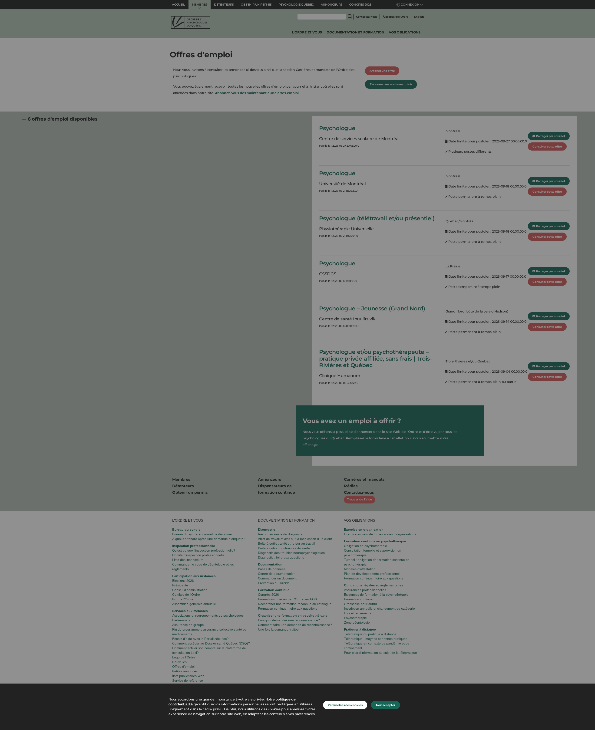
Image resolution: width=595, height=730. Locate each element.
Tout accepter (385, 705)
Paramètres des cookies (345, 705)
